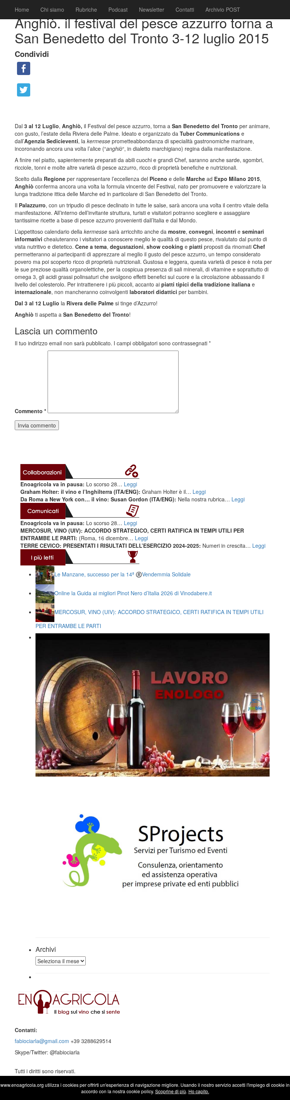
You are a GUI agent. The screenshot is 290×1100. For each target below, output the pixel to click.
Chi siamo (52, 9)
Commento (30, 411)
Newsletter (151, 9)
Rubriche (86, 9)
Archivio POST (222, 9)
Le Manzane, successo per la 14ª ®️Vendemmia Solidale (122, 574)
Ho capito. (198, 1091)
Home (22, 9)
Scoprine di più (170, 1091)
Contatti (185, 9)
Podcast (118, 9)
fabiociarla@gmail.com (42, 1041)
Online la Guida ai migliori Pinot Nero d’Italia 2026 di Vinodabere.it (133, 593)
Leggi (130, 484)
